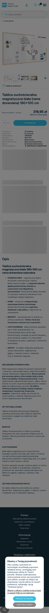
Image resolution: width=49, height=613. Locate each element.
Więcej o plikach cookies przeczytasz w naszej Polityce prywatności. (24, 591)
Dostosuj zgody (24, 605)
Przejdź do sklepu (24, 599)
